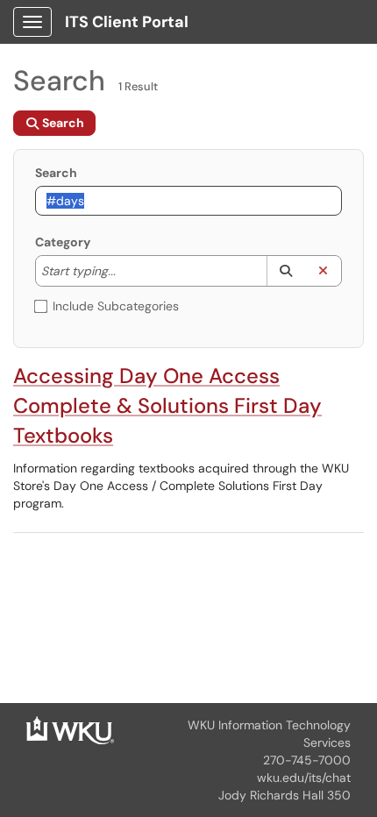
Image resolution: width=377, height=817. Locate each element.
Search (56, 173)
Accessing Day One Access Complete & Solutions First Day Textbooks (167, 405)
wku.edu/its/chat (304, 777)
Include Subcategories (116, 306)
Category (62, 242)
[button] (285, 271)
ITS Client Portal (126, 21)
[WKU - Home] (70, 729)
